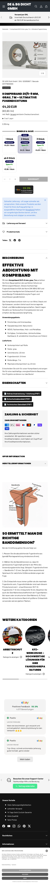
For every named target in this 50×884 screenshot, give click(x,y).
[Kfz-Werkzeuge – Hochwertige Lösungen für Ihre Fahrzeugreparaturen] (35, 636)
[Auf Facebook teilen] (14, 240)
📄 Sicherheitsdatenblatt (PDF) (17, 399)
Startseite (5, 29)
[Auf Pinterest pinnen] (19, 240)
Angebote (30, 209)
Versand (13, 114)
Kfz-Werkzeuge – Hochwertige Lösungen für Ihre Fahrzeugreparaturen (35, 660)
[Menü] (3, 6)
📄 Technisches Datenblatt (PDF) (18, 404)
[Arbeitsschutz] (12, 636)
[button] (46, 6)
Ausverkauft (33, 179)
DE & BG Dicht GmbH (9, 81)
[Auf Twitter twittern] (10, 240)
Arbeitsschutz (12, 651)
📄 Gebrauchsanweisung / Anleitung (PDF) (22, 393)
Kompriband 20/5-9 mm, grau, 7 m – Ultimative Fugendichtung (28, 29)
